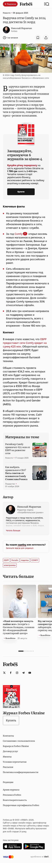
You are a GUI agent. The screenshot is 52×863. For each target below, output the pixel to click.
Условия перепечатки (14, 762)
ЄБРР (6, 560)
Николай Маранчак (21, 28)
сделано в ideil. (39, 857)
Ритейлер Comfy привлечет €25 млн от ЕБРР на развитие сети (17, 449)
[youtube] (30, 673)
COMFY (34, 560)
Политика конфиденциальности (20, 772)
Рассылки (8, 767)
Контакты (8, 735)
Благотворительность (15, 800)
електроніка (10, 565)
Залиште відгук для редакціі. (20, 548)
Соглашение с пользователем (19, 741)
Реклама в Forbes (12, 795)
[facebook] (11, 673)
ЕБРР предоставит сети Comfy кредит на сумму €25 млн (25, 343)
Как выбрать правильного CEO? (16, 473)
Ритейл (14, 560)
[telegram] (23, 673)
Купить (11, 720)
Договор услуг (10, 751)
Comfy (18, 234)
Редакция (8, 782)
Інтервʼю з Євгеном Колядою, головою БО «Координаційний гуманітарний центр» (18, 627)
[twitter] (4, 673)
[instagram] (17, 673)
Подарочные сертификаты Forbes (21, 805)
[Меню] (46, 4)
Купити (21, 192)
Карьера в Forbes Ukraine (16, 746)
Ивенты (7, 756)
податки (25, 560)
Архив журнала (11, 789)
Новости (7, 13)
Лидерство (10, 484)
